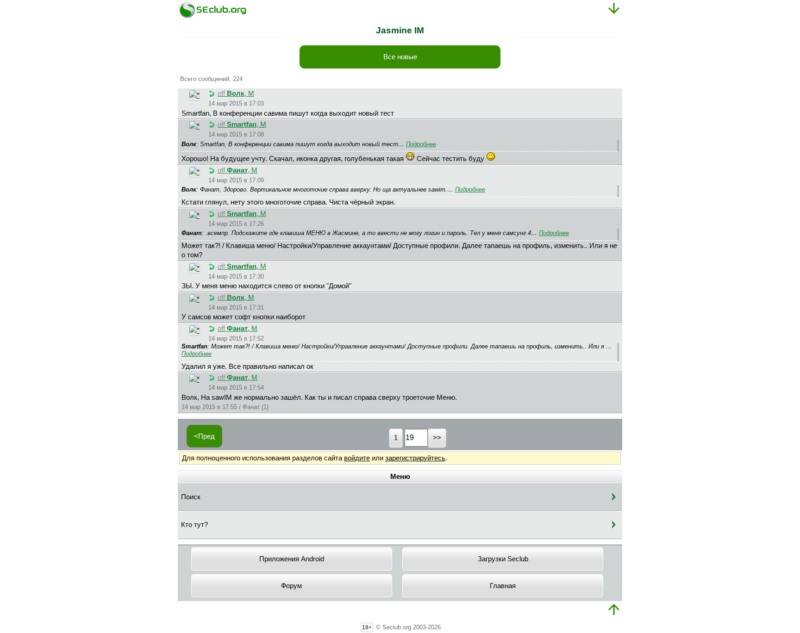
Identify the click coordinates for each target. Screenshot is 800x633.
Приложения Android (291, 559)
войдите (357, 458)
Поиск (190, 497)
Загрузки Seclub (503, 559)
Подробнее (421, 144)
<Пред (204, 436)
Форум (291, 586)
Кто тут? (194, 524)
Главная (503, 586)
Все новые (400, 57)
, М (236, 93)
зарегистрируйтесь (415, 458)
